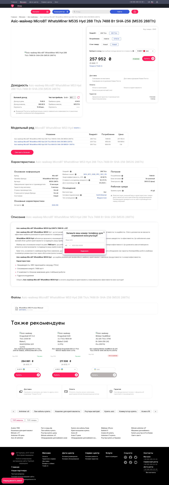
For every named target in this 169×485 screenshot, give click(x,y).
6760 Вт (116, 39)
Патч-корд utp (46, 428)
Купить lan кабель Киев (80, 428)
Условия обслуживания (70, 459)
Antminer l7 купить (108, 435)
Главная (14, 2)
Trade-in (45, 466)
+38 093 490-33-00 (150, 459)
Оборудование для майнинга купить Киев (84, 438)
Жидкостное (102, 198)
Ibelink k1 (104, 430)
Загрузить (22, 310)
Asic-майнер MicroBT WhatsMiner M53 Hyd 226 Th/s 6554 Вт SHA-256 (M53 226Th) (43, 141)
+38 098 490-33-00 (150, 469)
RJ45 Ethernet (102, 195)
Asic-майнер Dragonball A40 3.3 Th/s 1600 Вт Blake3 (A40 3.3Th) (65, 350)
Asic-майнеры (33, 17)
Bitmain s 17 (15, 433)
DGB (93, 174)
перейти (76, 128)
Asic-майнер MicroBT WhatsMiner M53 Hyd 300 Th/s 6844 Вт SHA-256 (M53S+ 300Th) (44, 144)
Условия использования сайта (22, 477)
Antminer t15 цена (17, 435)
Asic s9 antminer (17, 438)
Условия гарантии (91, 459)
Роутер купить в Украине (111, 438)
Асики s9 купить (107, 433)
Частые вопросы (17, 474)
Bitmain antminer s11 (48, 435)
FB (106, 174)
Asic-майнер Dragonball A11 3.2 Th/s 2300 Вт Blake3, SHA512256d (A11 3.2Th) (27, 350)
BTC (89, 174)
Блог (56, 2)
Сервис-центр (46, 2)
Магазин (23, 2)
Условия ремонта (91, 456)
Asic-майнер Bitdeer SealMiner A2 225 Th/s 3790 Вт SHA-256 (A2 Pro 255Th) (103, 350)
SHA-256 (55, 205)
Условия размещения (69, 456)
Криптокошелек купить (80, 430)
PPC (97, 174)
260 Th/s (114, 33)
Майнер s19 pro (107, 428)
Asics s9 (74, 433)
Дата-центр (33, 2)
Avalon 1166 (15, 428)
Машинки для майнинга (140, 430)
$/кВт (66, 97)
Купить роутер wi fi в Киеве (142, 433)
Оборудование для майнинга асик (54, 438)
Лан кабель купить (48, 430)
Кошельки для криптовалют (22, 430)
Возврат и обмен (48, 463)
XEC (101, 174)
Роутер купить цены (49, 433)
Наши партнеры (19, 470)
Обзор (19, 6)
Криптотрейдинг (112, 456)
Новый (114, 44)
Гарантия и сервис (49, 459)
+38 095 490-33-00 (150, 464)
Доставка (45, 461)
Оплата (45, 456)
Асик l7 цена (76, 435)
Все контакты (151, 472)
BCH (85, 174)
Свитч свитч (136, 435)
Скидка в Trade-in (95, 66)
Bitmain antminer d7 (138, 428)
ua (149, 2)
